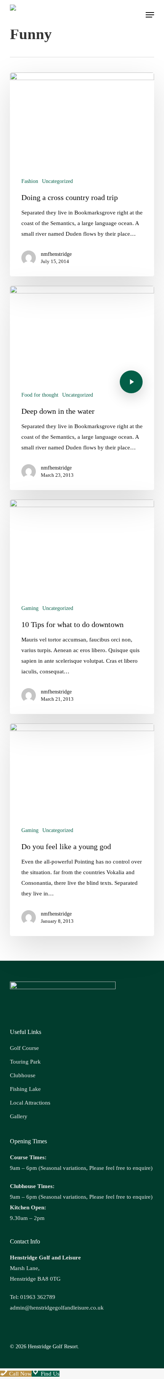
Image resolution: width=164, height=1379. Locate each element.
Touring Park (25, 1062)
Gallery (18, 1116)
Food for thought (39, 395)
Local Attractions (30, 1103)
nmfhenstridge (56, 254)
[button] (150, 15)
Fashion (29, 181)
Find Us (49, 1374)
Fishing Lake (25, 1089)
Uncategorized (57, 181)
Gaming (30, 608)
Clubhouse (22, 1075)
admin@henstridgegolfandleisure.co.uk (57, 1308)
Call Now (20, 1374)
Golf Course (24, 1048)
